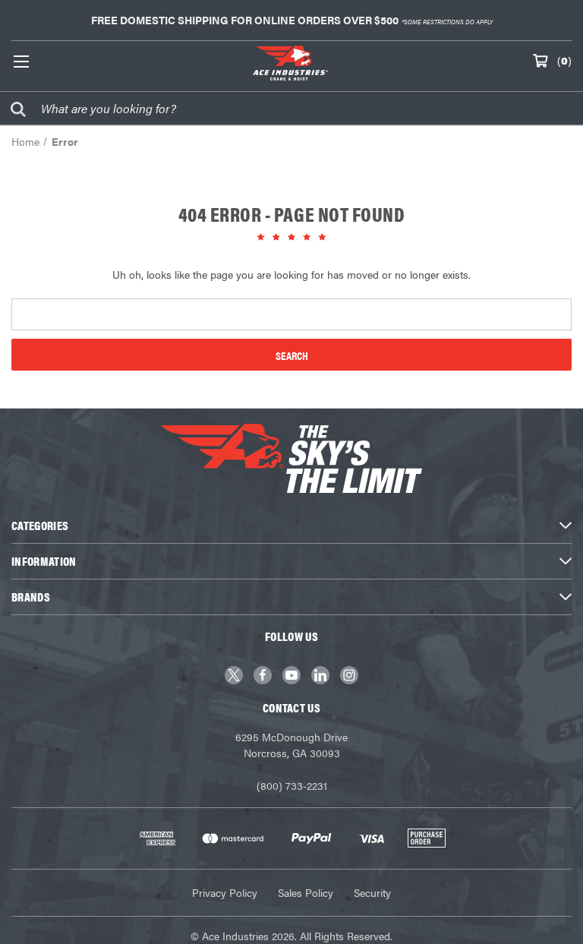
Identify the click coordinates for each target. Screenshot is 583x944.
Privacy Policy (224, 892)
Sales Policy (305, 892)
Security (372, 892)
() (564, 60)
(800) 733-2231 (292, 785)
